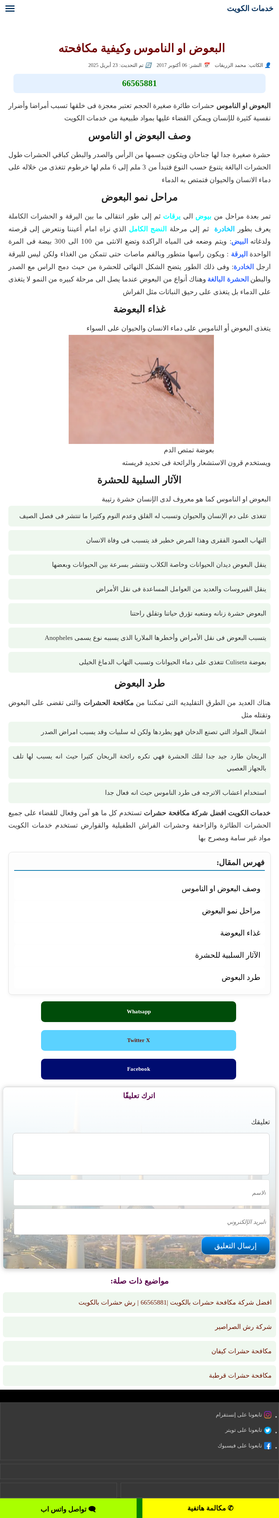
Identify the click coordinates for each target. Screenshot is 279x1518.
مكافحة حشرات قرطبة (240, 1375)
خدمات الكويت (250, 8)
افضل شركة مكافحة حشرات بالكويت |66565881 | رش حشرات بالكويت (175, 1302)
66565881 (139, 83)
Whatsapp (139, 1011)
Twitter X (138, 1040)
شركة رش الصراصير (243, 1326)
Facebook (138, 1069)
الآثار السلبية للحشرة (227, 955)
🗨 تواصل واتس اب (68, 1509)
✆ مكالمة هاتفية (210, 1508)
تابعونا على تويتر (243, 1430)
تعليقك (260, 1122)
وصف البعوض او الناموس (221, 888)
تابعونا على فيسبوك (240, 1446)
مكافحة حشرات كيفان (241, 1351)
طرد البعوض (241, 977)
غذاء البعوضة (240, 933)
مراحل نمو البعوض (231, 910)
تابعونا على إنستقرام (239, 1415)
